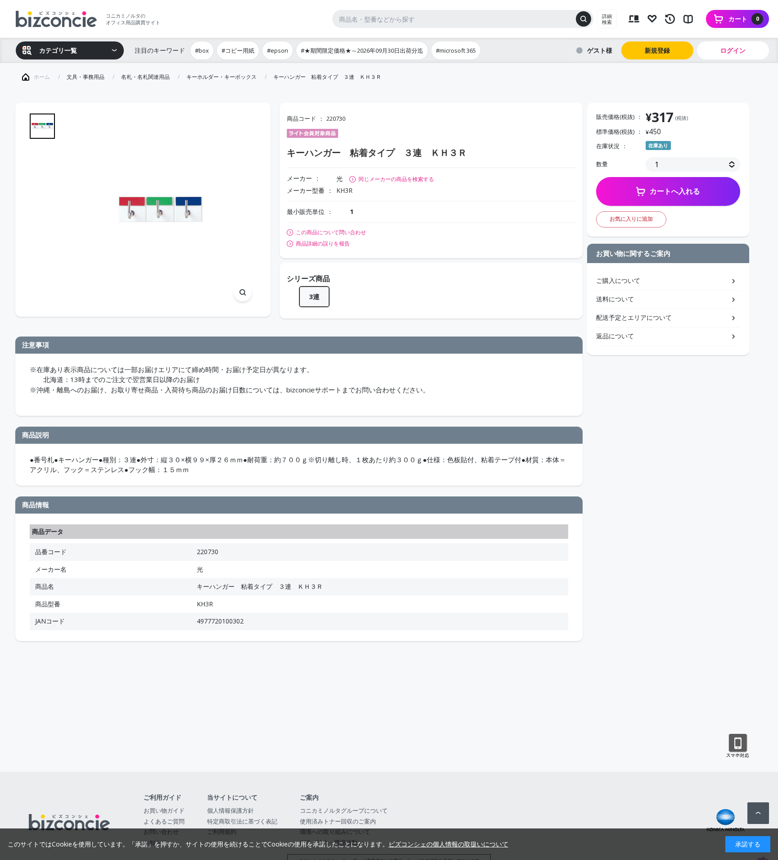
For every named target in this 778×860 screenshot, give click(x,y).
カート (743, 18)
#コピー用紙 (238, 50)
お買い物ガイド (164, 810)
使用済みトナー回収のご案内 (338, 821)
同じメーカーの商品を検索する (396, 179)
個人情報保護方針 (230, 810)
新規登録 (657, 50)
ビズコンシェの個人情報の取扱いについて (448, 844)
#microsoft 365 (456, 50)
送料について (615, 299)
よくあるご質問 (164, 821)
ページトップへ (758, 813)
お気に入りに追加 (631, 219)
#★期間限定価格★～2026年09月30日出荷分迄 (362, 50)
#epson (277, 50)
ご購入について (618, 280)
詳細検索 (607, 19)
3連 (314, 296)
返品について (615, 336)
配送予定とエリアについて (634, 317)
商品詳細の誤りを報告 (323, 243)
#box (202, 50)
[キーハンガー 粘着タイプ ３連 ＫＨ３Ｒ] (160, 210)
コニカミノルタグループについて (344, 810)
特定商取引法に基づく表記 (242, 821)
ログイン (733, 50)
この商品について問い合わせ (331, 232)
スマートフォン (737, 746)
